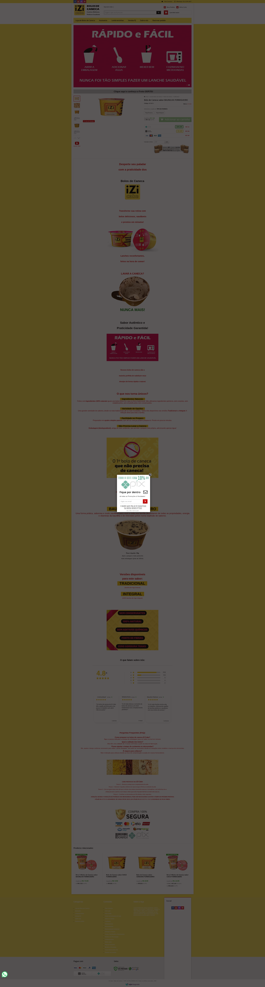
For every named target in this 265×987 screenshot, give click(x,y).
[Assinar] (145, 501)
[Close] (150, 475)
